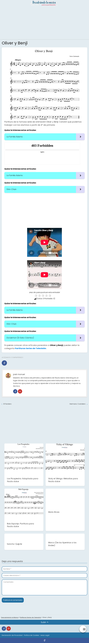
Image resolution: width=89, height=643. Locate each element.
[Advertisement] (44, 23)
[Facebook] (4, 363)
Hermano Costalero (78, 404)
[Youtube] (20, 391)
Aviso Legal (45, 635)
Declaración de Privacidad (12, 635)
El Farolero (7, 404)
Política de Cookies (31, 635)
